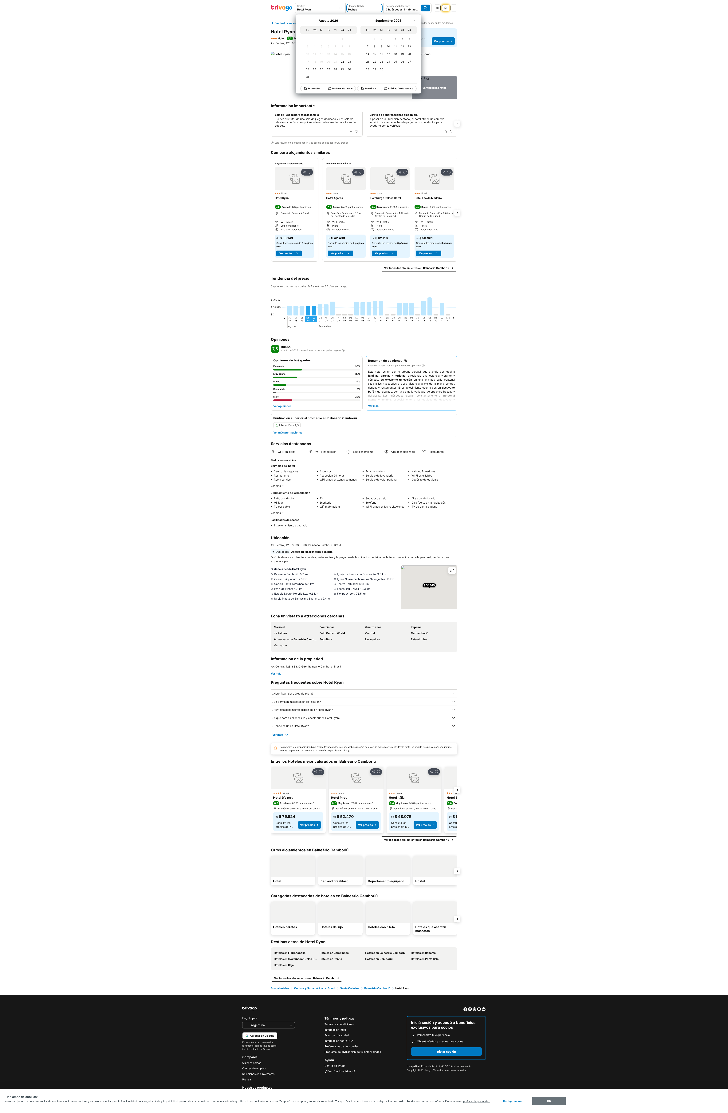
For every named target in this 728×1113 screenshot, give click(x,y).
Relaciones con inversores (258, 1073)
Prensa (246, 1079)
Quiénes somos (251, 1062)
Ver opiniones (282, 406)
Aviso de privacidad (337, 1035)
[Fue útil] (351, 131)
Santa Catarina (349, 988)
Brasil (331, 988)
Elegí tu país (249, 1018)
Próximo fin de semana (400, 88)
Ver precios (441, 41)
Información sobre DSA (339, 1040)
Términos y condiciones (339, 1024)
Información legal (335, 1029)
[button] (320, 8)
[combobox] (320, 8)
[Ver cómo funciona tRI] (343, 350)
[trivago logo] (282, 8)
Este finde (370, 88)
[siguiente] (414, 20)
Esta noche (314, 88)
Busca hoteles (280, 988)
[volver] (284, 318)
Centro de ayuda (335, 1065)
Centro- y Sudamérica (308, 988)
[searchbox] (320, 9)
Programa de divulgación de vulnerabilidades (353, 1051)
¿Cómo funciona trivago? (340, 1071)
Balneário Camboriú (377, 988)
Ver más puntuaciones (287, 432)
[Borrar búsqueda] (340, 8)
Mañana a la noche (342, 88)
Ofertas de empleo (254, 1068)
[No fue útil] (356, 131)
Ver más (276, 485)
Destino (301, 6)
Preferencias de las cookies (342, 1046)
